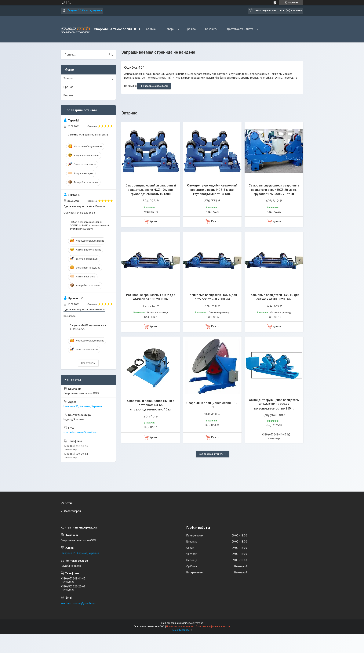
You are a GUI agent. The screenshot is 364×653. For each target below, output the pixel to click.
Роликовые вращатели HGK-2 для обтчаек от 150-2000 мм (150, 297)
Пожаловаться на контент (180, 626)
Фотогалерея (72, 511)
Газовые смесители (155, 86)
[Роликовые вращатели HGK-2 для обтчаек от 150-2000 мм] (150, 261)
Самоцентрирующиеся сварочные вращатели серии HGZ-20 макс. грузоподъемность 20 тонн (274, 190)
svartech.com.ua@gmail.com (81, 432)
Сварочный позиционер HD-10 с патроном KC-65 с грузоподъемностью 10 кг (150, 405)
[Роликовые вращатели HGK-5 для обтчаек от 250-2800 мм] (212, 261)
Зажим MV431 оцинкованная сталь (88, 134)
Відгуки (68, 95)
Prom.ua (199, 623)
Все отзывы (88, 363)
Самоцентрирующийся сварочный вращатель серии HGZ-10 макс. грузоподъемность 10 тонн (151, 190)
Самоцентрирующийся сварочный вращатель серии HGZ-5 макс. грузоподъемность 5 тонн (212, 190)
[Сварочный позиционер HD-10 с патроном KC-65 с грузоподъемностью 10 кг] (150, 366)
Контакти (211, 29)
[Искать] (111, 54)
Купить (154, 221)
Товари (169, 29)
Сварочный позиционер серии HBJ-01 (212, 405)
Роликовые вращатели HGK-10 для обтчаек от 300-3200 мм (274, 297)
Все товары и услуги (211, 454)
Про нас (190, 29)
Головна (150, 29)
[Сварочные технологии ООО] (76, 29)
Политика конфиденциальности (213, 626)
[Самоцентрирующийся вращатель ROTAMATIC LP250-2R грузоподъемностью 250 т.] (274, 366)
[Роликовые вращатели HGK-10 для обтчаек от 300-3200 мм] (274, 261)
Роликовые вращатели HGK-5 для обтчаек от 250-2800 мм (212, 297)
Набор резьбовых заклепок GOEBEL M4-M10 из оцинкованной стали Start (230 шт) (89, 225)
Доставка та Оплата (240, 29)
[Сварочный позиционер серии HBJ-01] (212, 366)
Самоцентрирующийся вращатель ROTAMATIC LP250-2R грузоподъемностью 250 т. (274, 404)
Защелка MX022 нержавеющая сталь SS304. (88, 327)
